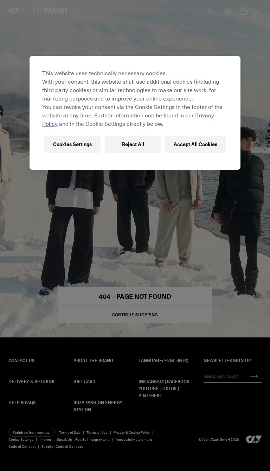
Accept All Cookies (195, 144)
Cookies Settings (72, 144)
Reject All (133, 144)
